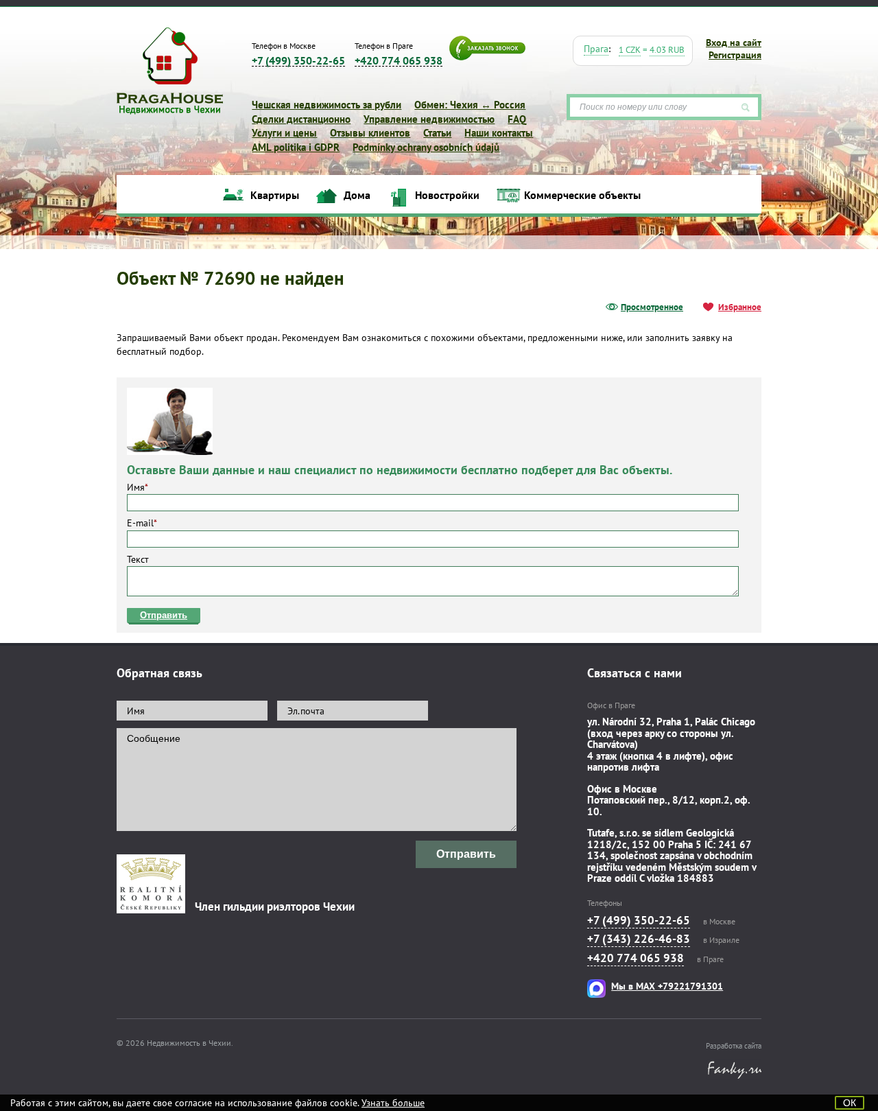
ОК (849, 1102)
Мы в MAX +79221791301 (667, 986)
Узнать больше (393, 1103)
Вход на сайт (733, 42)
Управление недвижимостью (429, 119)
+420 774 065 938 (398, 61)
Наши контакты (498, 132)
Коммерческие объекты (582, 195)
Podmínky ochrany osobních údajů (426, 147)
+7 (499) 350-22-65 (298, 61)
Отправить (163, 615)
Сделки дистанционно (301, 119)
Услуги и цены (284, 132)
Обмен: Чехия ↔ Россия (469, 104)
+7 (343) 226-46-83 (638, 938)
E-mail (142, 523)
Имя (137, 487)
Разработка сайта (733, 1046)
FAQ (517, 119)
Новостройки (447, 195)
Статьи (437, 132)
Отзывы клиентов (370, 132)
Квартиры (274, 195)
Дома (357, 195)
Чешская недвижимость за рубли (326, 104)
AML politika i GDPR (296, 147)
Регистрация (735, 55)
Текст (138, 559)
